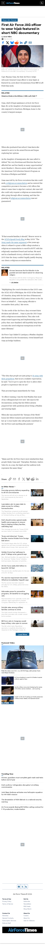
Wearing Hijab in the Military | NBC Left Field (18, 96)
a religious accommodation (16, 183)
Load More (22, 634)
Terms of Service (7, 904)
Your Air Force (9, 20)
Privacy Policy (6, 901)
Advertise (5, 915)
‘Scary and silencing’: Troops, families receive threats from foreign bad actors (15, 538)
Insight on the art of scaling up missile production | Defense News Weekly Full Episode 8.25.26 (28, 697)
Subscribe (27, 901)
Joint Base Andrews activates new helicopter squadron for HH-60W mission (21, 793)
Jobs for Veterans (29, 920)
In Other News (7, 487)
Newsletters (27, 904)
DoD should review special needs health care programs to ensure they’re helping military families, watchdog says (14, 523)
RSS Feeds (27, 906)
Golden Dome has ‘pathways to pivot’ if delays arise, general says (14, 553)
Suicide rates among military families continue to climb (12, 608)
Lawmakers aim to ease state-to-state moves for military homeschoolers (13, 506)
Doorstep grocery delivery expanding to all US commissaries (15, 491)
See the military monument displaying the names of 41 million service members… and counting (28, 688)
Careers (26, 915)
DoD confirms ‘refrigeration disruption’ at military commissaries (20, 786)
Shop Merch (27, 909)
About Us (27, 918)
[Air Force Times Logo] (13, 3)
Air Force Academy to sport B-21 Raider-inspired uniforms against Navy (28, 678)
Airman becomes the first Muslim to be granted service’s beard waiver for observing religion (26, 272)
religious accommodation (21, 198)
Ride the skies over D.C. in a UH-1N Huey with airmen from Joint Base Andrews (20, 672)
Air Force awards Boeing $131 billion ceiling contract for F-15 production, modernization (22, 808)
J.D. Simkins (14, 282)
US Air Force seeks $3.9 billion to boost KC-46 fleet (13, 567)
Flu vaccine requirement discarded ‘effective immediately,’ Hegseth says (15, 578)
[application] (22, 657)
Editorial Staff (6, 923)
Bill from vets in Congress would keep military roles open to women (14, 622)
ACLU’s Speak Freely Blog (14, 239)
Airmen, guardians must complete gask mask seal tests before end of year (22, 778)
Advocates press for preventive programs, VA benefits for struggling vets (15, 593)
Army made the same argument (14, 242)
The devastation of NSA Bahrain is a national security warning (21, 800)
